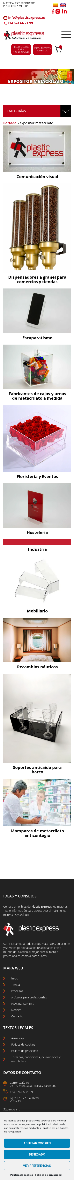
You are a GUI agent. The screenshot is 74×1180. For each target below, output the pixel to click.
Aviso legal (17, 1038)
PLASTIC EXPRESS (22, 1004)
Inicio (14, 978)
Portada (9, 123)
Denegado (37, 1154)
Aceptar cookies (37, 1143)
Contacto (17, 1016)
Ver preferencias (37, 1166)
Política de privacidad (48, 1175)
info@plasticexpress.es (26, 17)
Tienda (15, 985)
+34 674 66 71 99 (20, 23)
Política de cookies (21, 1175)
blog (24, 906)
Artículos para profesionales (29, 997)
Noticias (16, 1010)
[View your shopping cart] (58, 52)
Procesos (17, 991)
